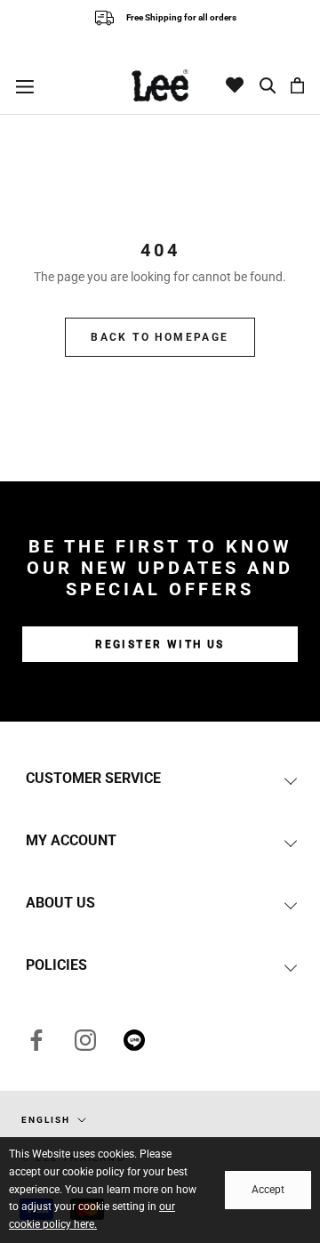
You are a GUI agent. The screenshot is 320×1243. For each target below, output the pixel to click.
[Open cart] (297, 85)
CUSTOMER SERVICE (93, 778)
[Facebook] (36, 1039)
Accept (268, 1189)
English (45, 1120)
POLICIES (56, 964)
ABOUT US (60, 902)
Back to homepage (159, 337)
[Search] (268, 85)
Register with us (159, 644)
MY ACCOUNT (71, 840)
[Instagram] (85, 1039)
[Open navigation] (25, 85)
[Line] (134, 1039)
